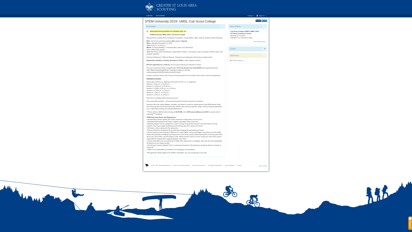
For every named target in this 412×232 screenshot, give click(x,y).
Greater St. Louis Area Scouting (181, 165)
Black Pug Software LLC (165, 165)
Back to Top (262, 165)
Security (239, 165)
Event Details (160, 15)
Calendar (149, 15)
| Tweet (265, 20)
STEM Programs (237, 60)
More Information (259, 41)
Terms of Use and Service (198, 165)
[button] (261, 15)
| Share (259, 20)
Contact (233, 49)
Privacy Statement (229, 165)
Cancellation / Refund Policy (215, 165)
